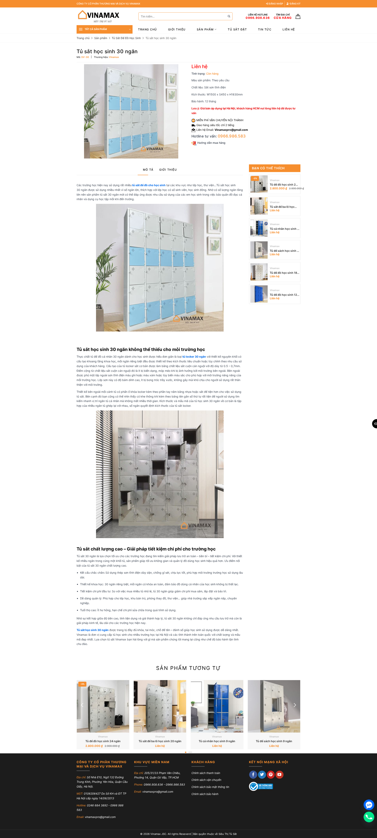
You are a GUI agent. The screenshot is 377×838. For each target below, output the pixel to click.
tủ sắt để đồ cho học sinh (149, 185)
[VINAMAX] (105, 16)
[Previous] (82, 705)
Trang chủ (147, 29)
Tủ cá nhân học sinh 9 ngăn (284, 229)
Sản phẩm (205, 29)
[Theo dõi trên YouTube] (279, 775)
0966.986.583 (232, 136)
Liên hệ (289, 29)
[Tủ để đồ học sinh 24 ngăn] (259, 184)
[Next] (294, 705)
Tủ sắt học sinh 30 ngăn (93, 630)
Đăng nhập (275, 3)
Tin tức (265, 29)
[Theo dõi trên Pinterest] (271, 775)
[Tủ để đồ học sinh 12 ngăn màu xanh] (259, 294)
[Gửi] (229, 16)
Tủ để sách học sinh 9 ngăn (284, 251)
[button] (105, 29)
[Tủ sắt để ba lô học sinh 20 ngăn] (259, 206)
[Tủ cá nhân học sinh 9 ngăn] (259, 228)
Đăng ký (294, 3)
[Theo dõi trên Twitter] (262, 775)
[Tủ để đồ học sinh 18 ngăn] (259, 272)
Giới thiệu (177, 29)
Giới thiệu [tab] (168, 169)
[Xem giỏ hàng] (298, 16)
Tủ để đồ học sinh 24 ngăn (283, 185)
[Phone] (369, 817)
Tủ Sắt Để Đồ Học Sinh (126, 38)
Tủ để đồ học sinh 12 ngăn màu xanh (283, 295)
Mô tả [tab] (148, 169)
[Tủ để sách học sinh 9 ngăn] (259, 250)
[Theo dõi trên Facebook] (253, 775)
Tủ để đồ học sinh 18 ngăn (283, 273)
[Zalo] (369, 805)
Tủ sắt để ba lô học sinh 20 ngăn (282, 207)
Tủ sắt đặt (237, 29)
